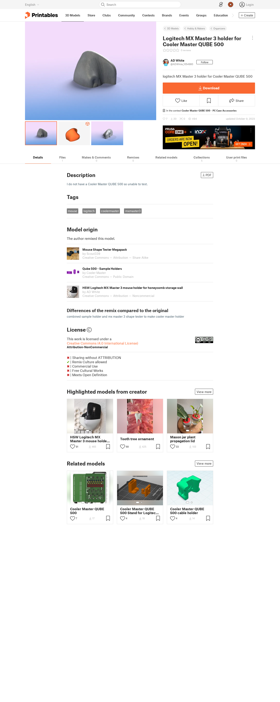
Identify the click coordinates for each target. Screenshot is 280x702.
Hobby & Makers (196, 28)
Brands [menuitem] (167, 15)
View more (204, 392)
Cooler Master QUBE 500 (87, 511)
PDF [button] (209, 175)
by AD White (91, 292)
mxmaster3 (133, 211)
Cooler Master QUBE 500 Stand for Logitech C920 (139, 511)
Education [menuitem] (221, 15)
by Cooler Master (94, 273)
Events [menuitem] (184, 15)
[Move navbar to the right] (232, 15)
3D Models (173, 28)
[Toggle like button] (72, 446)
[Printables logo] (41, 15)
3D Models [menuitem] (72, 15)
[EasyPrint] (221, 4)
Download (211, 88)
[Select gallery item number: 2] (91, 430)
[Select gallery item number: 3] (90, 502)
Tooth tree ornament (137, 439)
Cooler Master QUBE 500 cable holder (187, 511)
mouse (72, 211)
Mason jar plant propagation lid (182, 439)
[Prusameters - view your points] (230, 4)
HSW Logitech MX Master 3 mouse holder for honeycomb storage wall (89, 439)
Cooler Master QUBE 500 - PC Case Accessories (209, 110)
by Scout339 (91, 253)
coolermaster (110, 211)
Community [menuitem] (126, 15)
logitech (89, 211)
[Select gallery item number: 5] (96, 502)
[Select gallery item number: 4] (93, 502)
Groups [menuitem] (201, 15)
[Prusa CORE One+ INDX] (209, 137)
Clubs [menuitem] (106, 15)
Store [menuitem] (91, 15)
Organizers (219, 28)
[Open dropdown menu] (252, 37)
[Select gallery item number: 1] (87, 430)
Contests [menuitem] (148, 15)
